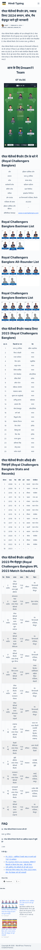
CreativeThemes (7, 948)
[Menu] (38, 3)
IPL (20, 27)
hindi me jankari (12, 27)
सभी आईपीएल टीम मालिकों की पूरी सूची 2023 (19, 867)
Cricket (4, 27)
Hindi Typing (16, 3)
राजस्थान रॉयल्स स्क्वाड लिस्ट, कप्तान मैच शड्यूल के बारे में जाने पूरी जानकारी (9, 911)
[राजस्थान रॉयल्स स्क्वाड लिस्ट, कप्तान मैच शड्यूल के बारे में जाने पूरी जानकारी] (10, 904)
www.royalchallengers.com (28, 213)
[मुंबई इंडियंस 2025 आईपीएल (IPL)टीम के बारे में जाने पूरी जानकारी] (28, 909)
